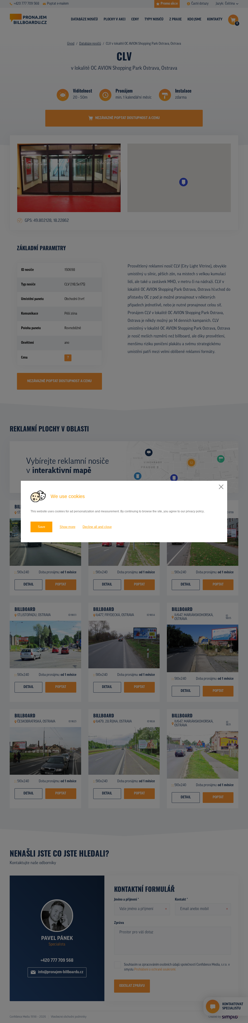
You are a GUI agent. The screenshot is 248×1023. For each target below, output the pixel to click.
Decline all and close (97, 527)
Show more (67, 527)
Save (41, 527)
